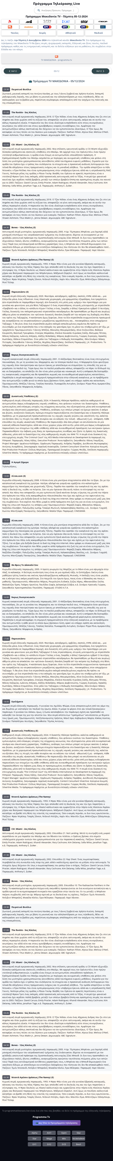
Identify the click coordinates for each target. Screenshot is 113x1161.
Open (64, 1132)
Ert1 (34, 1144)
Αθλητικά (70, 32)
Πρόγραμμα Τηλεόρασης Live (56, 3)
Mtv (64, 1138)
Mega (49, 1138)
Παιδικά (98, 32)
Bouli (78, 1144)
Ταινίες (14, 32)
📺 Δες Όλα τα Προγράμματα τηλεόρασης (57, 1122)
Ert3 (64, 1144)
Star (34, 1138)
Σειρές (42, 32)
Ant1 (49, 1132)
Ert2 (49, 1144)
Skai (79, 1132)
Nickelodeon (79, 1138)
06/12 (99, 71)
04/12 (14, 71)
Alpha (34, 1132)
